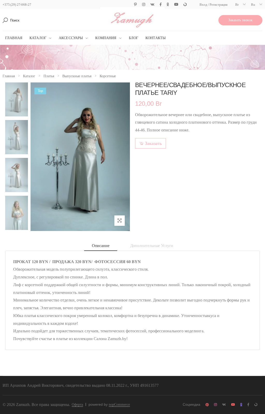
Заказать (153, 143)
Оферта (77, 404)
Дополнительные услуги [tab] (151, 245)
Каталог (38, 38)
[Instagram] (143, 4)
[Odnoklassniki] (168, 4)
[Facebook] (160, 4)
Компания (105, 38)
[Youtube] (176, 4)
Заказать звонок (240, 20)
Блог (133, 38)
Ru (253, 4)
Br (237, 4)
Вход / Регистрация (213, 4)
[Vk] (152, 4)
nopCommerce (119, 404)
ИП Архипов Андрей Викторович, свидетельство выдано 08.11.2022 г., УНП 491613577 (81, 385)
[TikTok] (185, 4)
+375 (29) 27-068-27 (17, 4)
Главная (13, 38)
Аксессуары (71, 38)
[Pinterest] (135, 4)
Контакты (155, 38)
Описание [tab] (100, 245)
